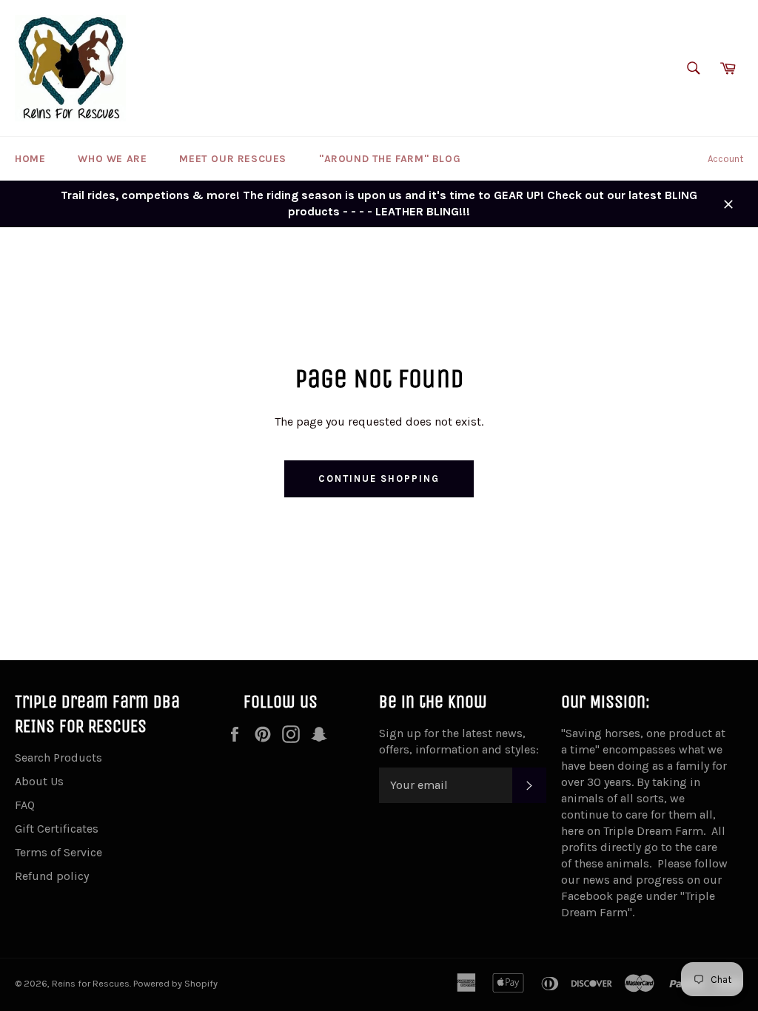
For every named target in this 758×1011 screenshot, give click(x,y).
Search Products (58, 757)
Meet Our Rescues (232, 158)
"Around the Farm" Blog (389, 158)
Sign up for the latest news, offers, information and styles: (459, 741)
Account (725, 158)
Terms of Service (58, 852)
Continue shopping (378, 478)
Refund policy (52, 876)
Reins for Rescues (91, 983)
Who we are (112, 158)
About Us (39, 781)
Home (30, 158)
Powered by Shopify (175, 983)
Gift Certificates (56, 829)
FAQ (25, 805)
